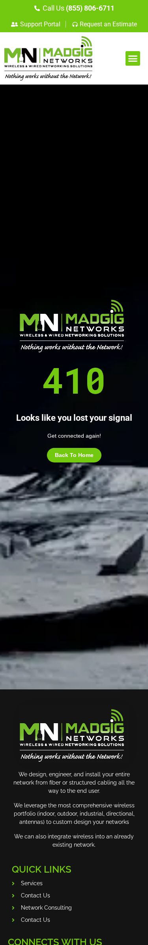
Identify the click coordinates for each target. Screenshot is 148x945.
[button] (133, 58)
